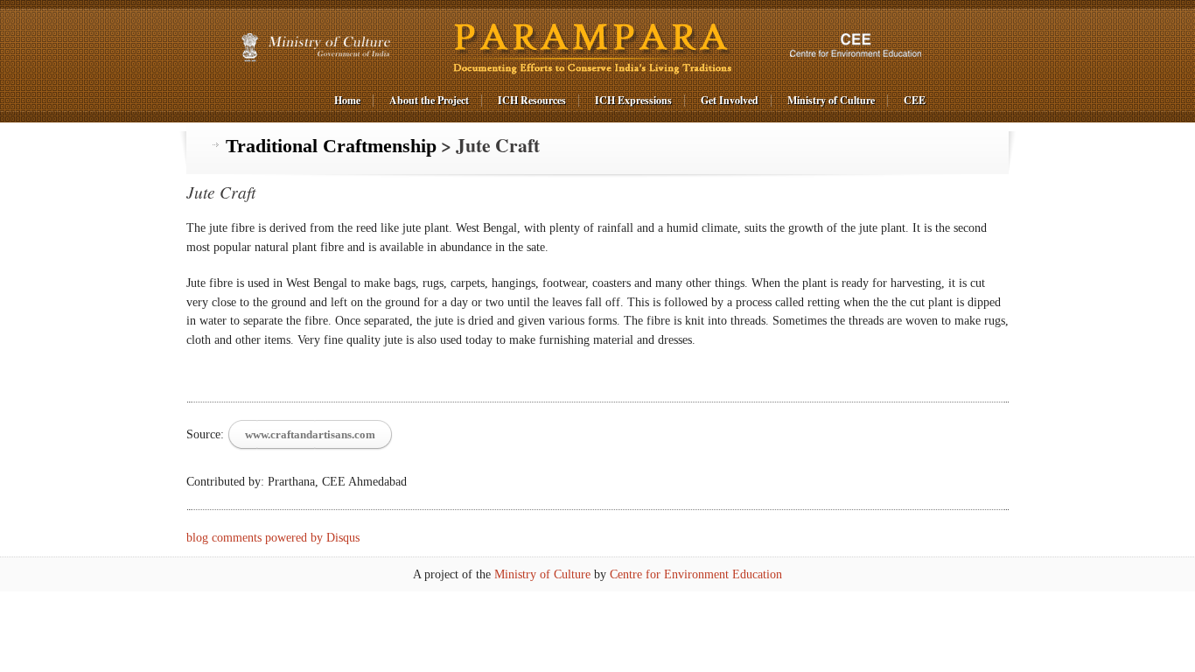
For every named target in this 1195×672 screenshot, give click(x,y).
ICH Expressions (633, 100)
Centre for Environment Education (696, 574)
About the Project (429, 100)
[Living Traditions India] (594, 47)
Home (347, 100)
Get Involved (729, 100)
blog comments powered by (273, 537)
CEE (915, 100)
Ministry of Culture (831, 100)
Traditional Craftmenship (331, 146)
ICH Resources (532, 100)
